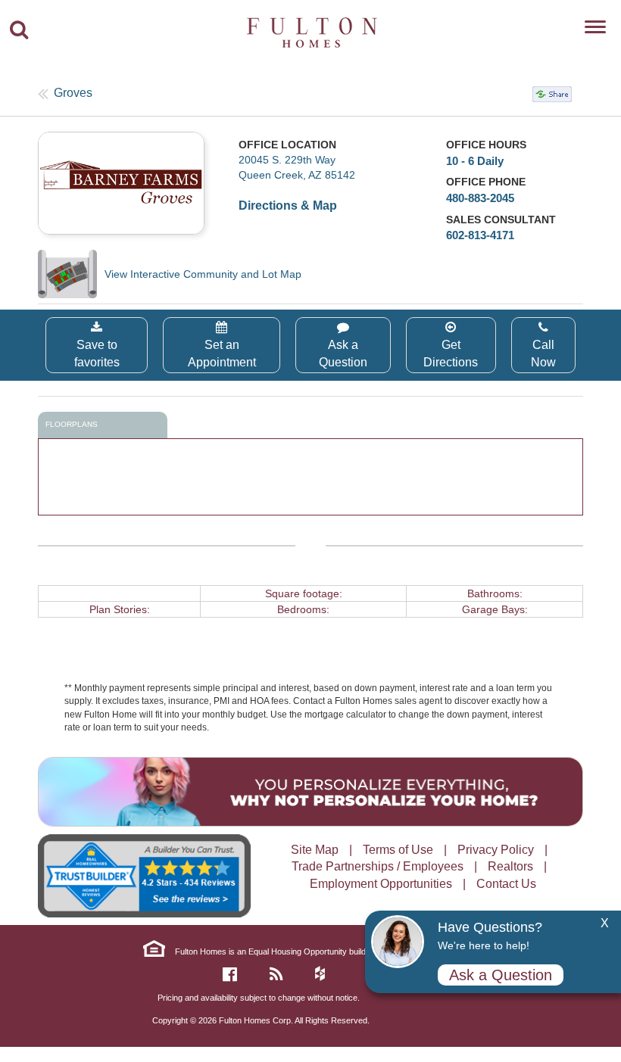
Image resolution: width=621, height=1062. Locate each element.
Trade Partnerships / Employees (377, 866)
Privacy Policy (495, 849)
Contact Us (506, 883)
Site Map (315, 849)
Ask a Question (343, 353)
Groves (73, 92)
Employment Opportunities (381, 883)
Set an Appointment (222, 353)
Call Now (543, 353)
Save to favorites (97, 353)
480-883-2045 (480, 198)
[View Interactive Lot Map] (71, 274)
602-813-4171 (480, 235)
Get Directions (450, 353)
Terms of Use (398, 849)
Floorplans (71, 424)
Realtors (510, 866)
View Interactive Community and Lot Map (203, 274)
